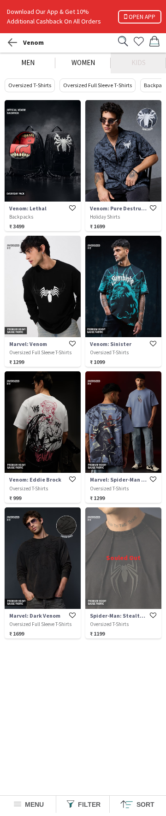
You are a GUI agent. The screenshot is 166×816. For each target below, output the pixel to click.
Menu (33, 804)
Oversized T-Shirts (29, 85)
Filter (88, 804)
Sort (144, 804)
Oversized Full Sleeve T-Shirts (97, 85)
